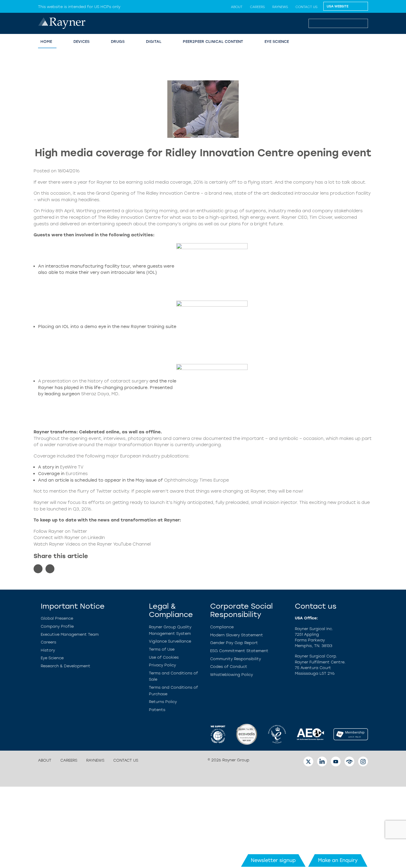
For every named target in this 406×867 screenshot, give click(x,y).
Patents (157, 709)
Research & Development (65, 666)
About (237, 7)
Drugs (118, 41)
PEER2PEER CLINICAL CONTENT (213, 41)
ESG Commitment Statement (239, 651)
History (48, 650)
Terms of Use (161, 649)
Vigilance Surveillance (170, 641)
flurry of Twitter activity (103, 491)
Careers (257, 7)
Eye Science (52, 658)
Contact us (306, 7)
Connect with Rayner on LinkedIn (69, 537)
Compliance (222, 627)
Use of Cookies (164, 657)
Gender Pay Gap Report (234, 643)
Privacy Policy (162, 665)
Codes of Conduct (228, 666)
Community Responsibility (235, 659)
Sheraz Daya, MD (99, 393)
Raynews (280, 7)
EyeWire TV (72, 467)
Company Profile (57, 626)
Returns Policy (163, 701)
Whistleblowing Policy (231, 674)
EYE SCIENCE (277, 41)
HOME (46, 41)
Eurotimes (77, 473)
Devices (81, 41)
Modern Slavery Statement (236, 635)
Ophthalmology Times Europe (196, 480)
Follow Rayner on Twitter (60, 531)
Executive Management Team (70, 634)
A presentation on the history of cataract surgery (93, 381)
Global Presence (57, 618)
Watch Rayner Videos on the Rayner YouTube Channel (92, 544)
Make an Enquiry (338, 860)
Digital (153, 41)
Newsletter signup (273, 860)
